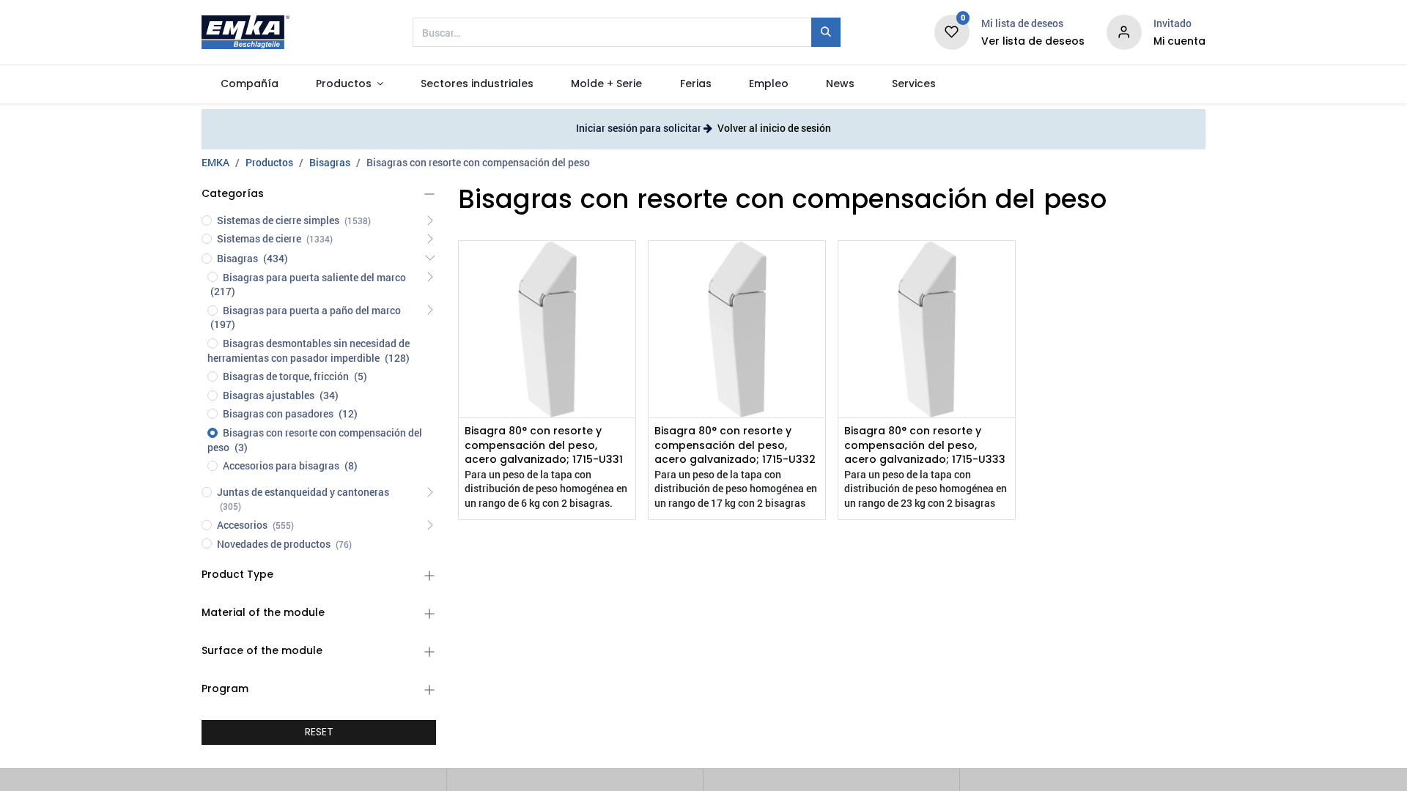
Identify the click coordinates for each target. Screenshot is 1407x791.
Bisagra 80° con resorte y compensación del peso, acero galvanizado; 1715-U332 (735, 445)
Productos (269, 162)
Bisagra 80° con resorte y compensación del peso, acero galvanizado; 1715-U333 (924, 445)
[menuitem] (249, 84)
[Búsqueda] (826, 32)
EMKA (215, 162)
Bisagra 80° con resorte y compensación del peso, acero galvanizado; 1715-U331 (544, 445)
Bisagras (329, 162)
